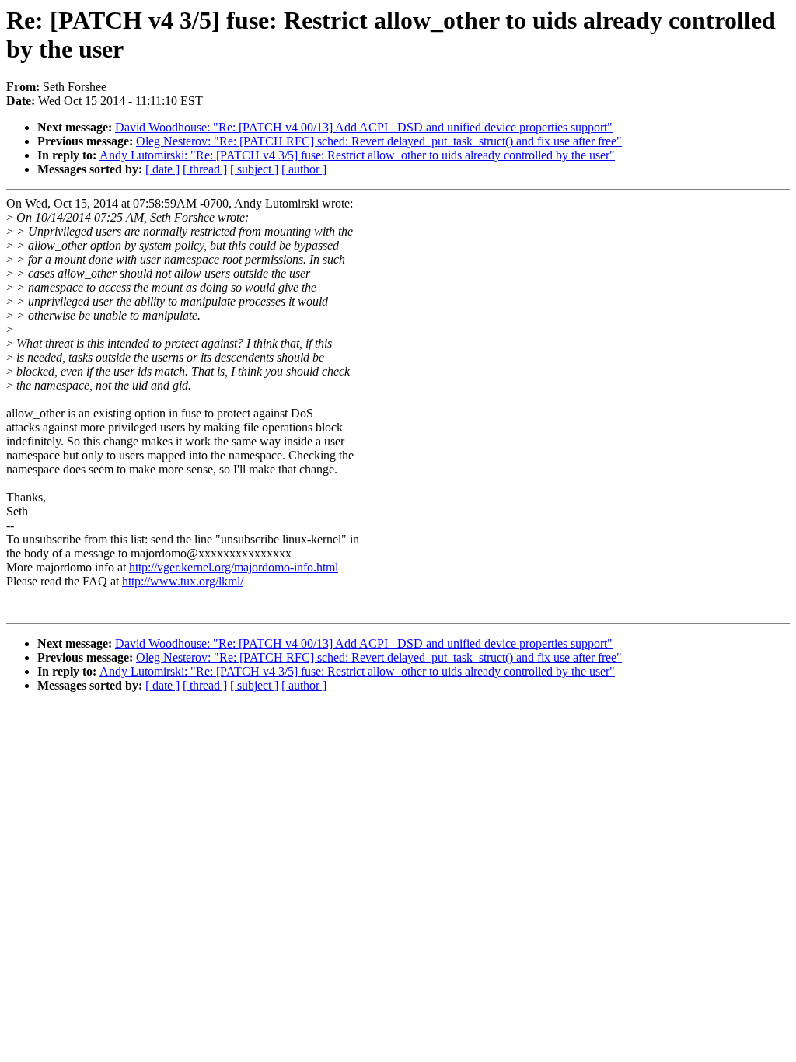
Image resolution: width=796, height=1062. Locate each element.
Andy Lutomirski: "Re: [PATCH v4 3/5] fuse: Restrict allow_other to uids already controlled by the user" (357, 155)
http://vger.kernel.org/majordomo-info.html (233, 567)
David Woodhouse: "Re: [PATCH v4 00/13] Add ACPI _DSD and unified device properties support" (364, 127)
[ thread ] (205, 169)
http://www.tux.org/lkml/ (182, 581)
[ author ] (303, 169)
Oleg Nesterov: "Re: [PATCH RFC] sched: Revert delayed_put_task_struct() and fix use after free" (379, 141)
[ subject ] (254, 169)
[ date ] (162, 169)
